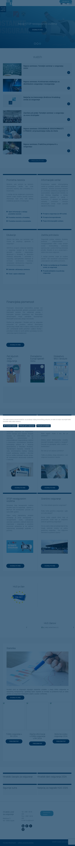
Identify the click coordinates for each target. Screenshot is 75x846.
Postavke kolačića (11, 426)
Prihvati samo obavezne (26, 426)
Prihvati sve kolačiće (43, 426)
